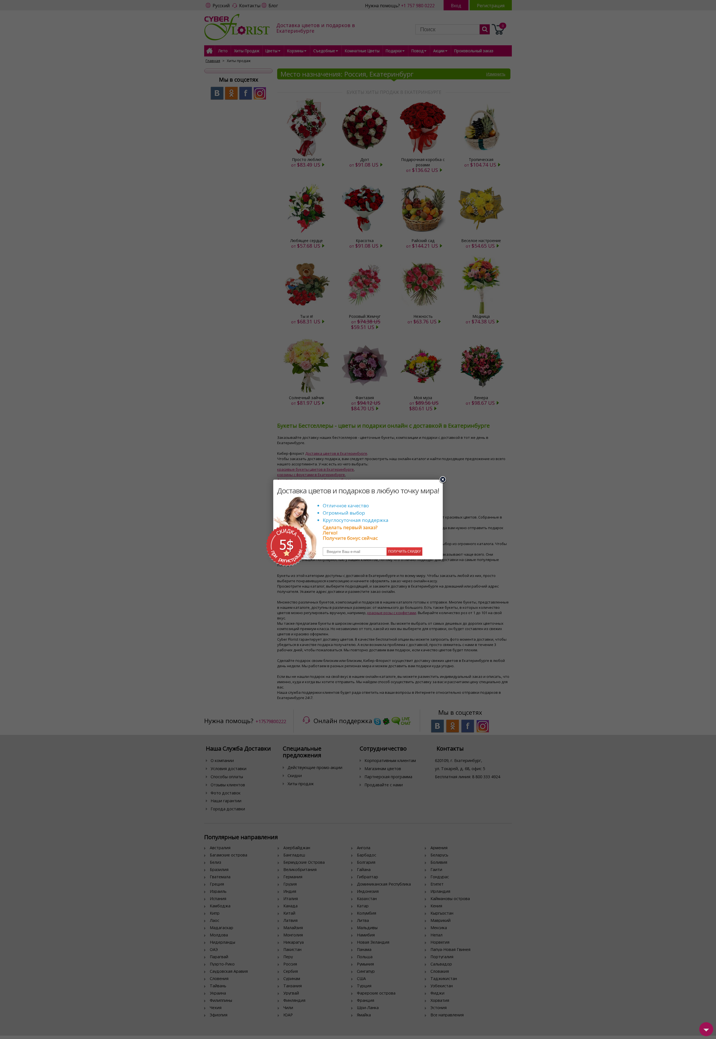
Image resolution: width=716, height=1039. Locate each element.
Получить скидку (404, 551)
